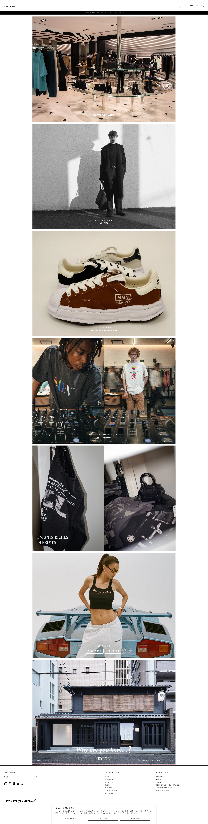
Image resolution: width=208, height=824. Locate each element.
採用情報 (158, 779)
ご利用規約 (159, 782)
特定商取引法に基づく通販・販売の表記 (167, 785)
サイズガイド (109, 777)
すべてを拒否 (135, 818)
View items (94, 651)
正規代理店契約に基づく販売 (164, 788)
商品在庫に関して (110, 779)
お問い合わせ (109, 793)
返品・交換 (108, 788)
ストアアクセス (160, 777)
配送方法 (107, 785)
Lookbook (113, 651)
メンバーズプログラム (111, 790)
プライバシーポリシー (129, 813)
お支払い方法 (109, 782)
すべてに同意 (102, 818)
